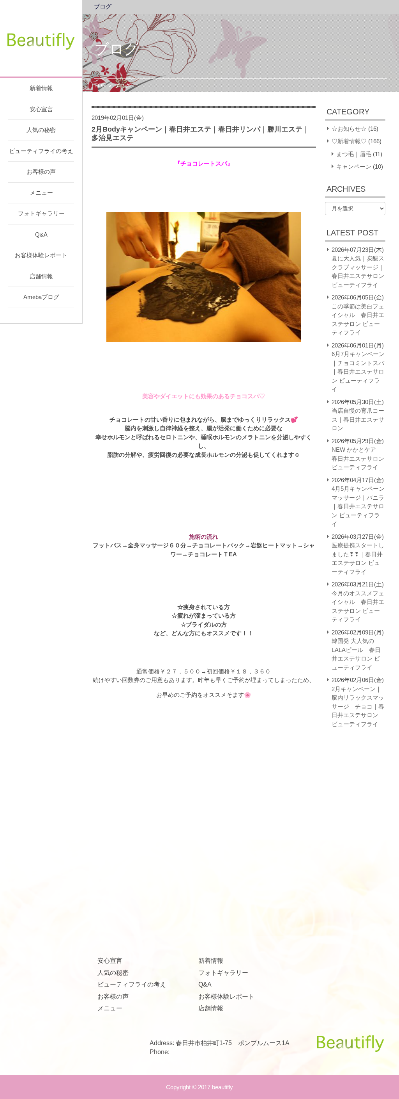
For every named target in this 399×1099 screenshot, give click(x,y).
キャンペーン (353, 166)
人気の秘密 (41, 129)
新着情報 (41, 88)
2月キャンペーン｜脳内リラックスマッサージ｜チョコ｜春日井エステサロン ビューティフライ (358, 706)
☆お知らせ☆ (349, 128)
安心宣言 (41, 109)
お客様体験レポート (41, 255)
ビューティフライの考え (41, 151)
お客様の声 (41, 171)
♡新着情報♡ (349, 141)
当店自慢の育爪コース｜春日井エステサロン (358, 419)
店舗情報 (41, 276)
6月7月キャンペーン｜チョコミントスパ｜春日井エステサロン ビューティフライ (358, 371)
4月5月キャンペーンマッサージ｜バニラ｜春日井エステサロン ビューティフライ (358, 506)
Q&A (41, 234)
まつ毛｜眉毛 (353, 154)
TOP (100, 85)
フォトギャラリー (41, 213)
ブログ (102, 7)
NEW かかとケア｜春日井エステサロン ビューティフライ (358, 458)
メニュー (41, 192)
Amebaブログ (41, 297)
